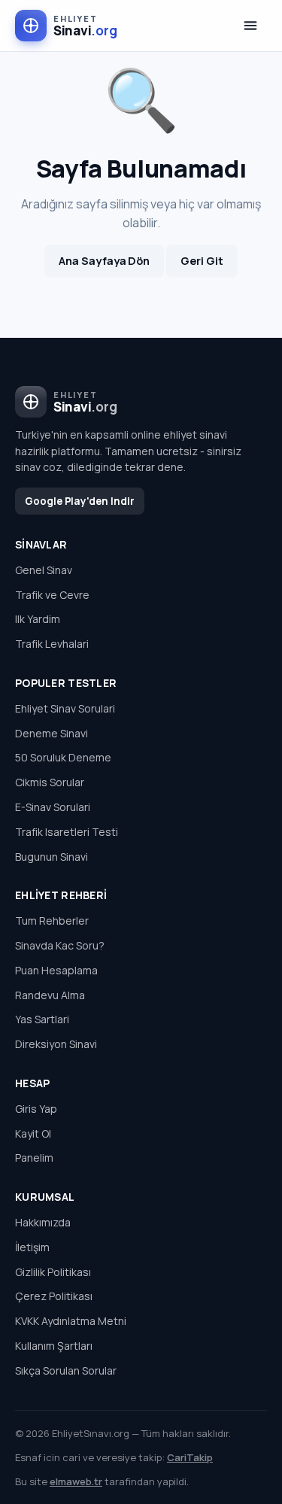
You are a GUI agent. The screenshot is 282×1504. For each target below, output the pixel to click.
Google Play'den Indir (80, 501)
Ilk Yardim (37, 619)
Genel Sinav (43, 570)
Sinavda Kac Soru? (60, 945)
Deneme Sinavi (51, 733)
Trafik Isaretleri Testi (66, 832)
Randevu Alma (50, 995)
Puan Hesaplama (56, 970)
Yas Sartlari (42, 1019)
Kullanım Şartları (53, 1345)
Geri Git (201, 261)
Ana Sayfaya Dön (104, 261)
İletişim (32, 1247)
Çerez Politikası (53, 1296)
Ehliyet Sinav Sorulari (65, 708)
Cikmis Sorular (49, 782)
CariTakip (190, 1457)
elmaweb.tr (76, 1481)
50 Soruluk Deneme (63, 757)
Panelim (34, 1157)
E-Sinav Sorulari (52, 807)
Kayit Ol (33, 1133)
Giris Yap (36, 1108)
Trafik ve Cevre (52, 595)
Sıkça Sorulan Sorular (66, 1370)
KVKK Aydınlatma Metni (70, 1321)
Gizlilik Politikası (53, 1272)
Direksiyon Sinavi (56, 1044)
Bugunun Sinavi (51, 856)
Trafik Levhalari (52, 644)
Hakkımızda (43, 1222)
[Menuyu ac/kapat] (250, 25)
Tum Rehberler (52, 920)
